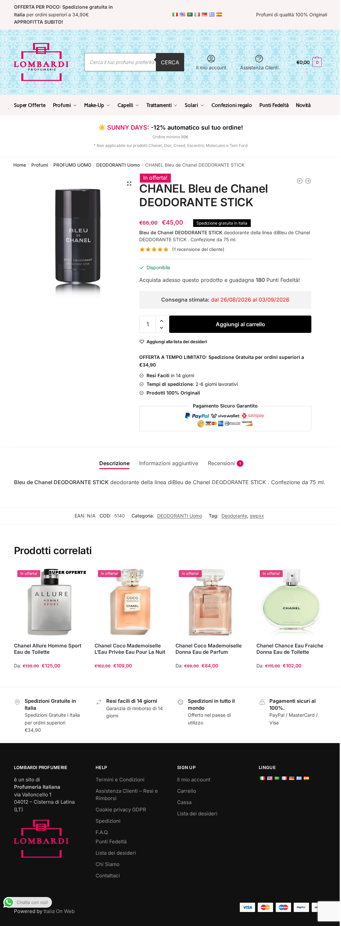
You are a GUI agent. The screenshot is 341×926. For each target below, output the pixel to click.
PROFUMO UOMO (72, 165)
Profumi (39, 165)
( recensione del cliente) (198, 249)
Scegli (49, 679)
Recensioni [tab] (221, 463)
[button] (129, 183)
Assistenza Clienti (259, 67)
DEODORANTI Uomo (118, 165)
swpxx (257, 515)
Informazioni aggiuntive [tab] (168, 463)
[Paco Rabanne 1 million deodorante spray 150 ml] (308, 181)
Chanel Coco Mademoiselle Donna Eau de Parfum (208, 648)
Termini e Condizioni (120, 779)
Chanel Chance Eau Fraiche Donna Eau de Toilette (289, 648)
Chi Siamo (108, 864)
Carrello (186, 791)
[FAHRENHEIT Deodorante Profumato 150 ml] (299, 181)
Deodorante (234, 515)
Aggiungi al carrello (240, 324)
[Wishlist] (75, 577)
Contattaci (108, 875)
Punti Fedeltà (111, 841)
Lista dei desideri (116, 853)
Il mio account (211, 67)
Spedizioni (108, 821)
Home (19, 165)
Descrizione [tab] (114, 463)
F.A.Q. (102, 832)
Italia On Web (59, 911)
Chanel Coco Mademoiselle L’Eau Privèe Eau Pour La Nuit (130, 648)
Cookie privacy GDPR (121, 809)
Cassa (184, 802)
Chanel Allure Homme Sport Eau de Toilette (47, 648)
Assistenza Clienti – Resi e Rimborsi (127, 795)
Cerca (170, 62)
